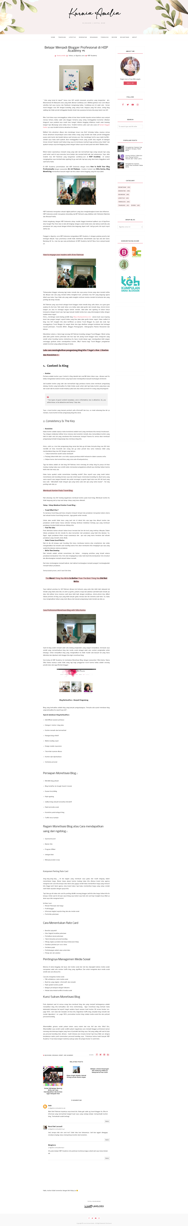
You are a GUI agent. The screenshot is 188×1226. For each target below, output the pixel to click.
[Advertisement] (130, 339)
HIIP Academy (92, 55)
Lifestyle (121, 198)
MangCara (52, 1145)
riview (133, 205)
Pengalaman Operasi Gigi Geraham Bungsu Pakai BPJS (133, 148)
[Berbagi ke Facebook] (96, 1054)
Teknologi (122, 201)
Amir (50, 1106)
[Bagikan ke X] (100, 1054)
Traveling (121, 205)
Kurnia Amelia (90, 1223)
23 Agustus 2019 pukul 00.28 (56, 1108)
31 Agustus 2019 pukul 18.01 (56, 1147)
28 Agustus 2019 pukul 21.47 (56, 1129)
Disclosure (109, 1223)
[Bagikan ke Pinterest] (104, 1054)
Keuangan (121, 194)
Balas (107, 1121)
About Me (130, 83)
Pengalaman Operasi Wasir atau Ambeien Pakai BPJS (134, 165)
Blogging (48, 1055)
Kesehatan (122, 191)
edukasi (55, 1055)
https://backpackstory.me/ (82, 317)
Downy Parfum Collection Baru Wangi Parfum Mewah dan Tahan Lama (133, 157)
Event (61, 1055)
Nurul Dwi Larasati (55, 1126)
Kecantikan (122, 187)
